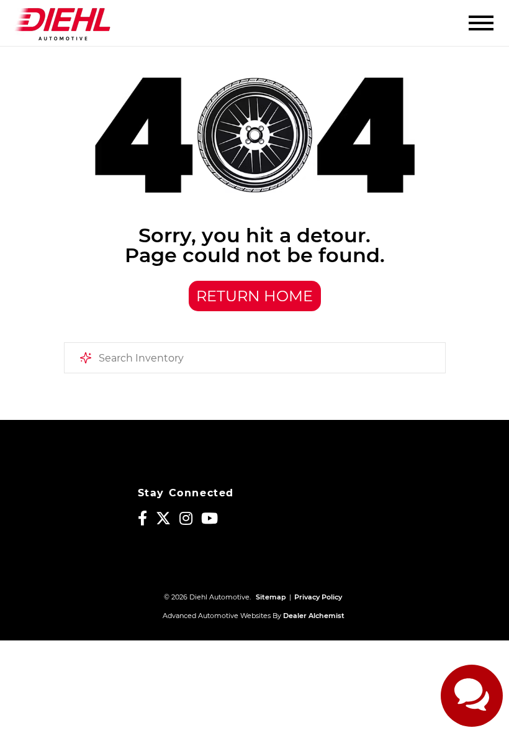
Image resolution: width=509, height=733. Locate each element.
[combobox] (255, 357)
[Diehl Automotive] (62, 23)
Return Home (254, 296)
